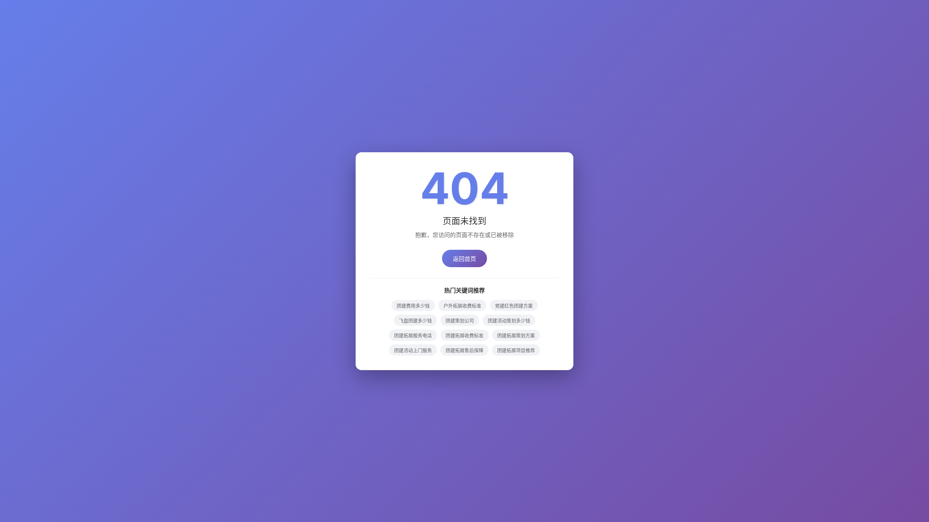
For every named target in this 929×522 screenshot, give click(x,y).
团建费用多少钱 (413, 305)
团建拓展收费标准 (464, 335)
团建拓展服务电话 (413, 335)
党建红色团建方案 (514, 305)
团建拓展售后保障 (464, 350)
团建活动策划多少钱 (509, 320)
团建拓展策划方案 (516, 335)
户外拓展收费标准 (462, 305)
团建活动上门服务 (413, 350)
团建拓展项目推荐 (516, 350)
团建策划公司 (460, 320)
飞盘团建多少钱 (415, 320)
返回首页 (464, 258)
